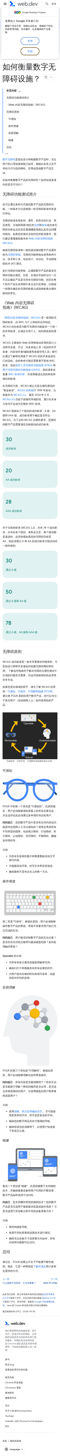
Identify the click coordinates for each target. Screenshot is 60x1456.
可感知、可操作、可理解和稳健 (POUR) (30, 691)
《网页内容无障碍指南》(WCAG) (21, 317)
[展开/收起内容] (19, 91)
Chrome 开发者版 (14, 1382)
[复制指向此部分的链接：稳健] (12, 1141)
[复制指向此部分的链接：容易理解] (18, 988)
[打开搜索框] (47, 4)
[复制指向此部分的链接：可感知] (15, 771)
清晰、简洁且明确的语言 (28, 1111)
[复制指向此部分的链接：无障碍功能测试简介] (40, 195)
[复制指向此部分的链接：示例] (10, 850)
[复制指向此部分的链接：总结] (13, 1252)
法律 (36, 225)
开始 (30, 51)
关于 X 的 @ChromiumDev (18, 1410)
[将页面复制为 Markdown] (46, 77)
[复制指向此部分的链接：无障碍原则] (24, 652)
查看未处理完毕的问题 (16, 1369)
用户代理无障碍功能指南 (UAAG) (21, 369)
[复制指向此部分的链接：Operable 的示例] (24, 956)
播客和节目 (10, 1397)
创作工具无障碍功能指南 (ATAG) (33, 365)
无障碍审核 (14, 254)
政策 (44, 225)
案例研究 (9, 1392)
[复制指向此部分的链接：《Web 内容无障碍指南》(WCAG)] (31, 308)
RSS (7, 1426)
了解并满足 (39, 1266)
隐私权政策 (15, 1441)
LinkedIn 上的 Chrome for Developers (24, 1421)
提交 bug (9, 1364)
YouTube (9, 1416)
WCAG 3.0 (9, 399)
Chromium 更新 (13, 1387)
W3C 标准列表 (16, 374)
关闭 (30, 41)
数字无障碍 (9, 159)
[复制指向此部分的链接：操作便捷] (18, 882)
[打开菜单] (5, 4)
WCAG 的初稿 (25, 390)
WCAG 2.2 (19, 395)
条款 (5, 1441)
